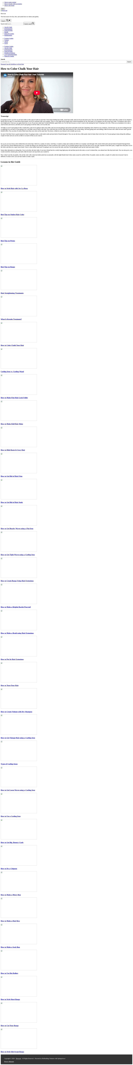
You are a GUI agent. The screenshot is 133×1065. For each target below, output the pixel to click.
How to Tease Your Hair (10, 685)
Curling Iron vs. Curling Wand (12, 372)
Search (3, 59)
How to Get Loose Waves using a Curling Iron (18, 790)
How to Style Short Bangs (10, 999)
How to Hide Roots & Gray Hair (13, 450)
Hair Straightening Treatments (12, 293)
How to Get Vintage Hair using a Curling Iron (18, 738)
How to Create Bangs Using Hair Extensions (17, 581)
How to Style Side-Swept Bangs (12, 1052)
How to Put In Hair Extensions (12, 659)
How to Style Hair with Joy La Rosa (14, 188)
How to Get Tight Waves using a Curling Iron (18, 555)
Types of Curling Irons (9, 764)
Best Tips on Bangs (8, 267)
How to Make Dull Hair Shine (12, 424)
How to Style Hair (18, 64)
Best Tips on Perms (8, 241)
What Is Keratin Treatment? (11, 319)
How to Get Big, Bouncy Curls (12, 842)
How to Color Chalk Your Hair (12, 345)
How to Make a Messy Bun (11, 895)
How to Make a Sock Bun (10, 947)
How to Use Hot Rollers (9, 973)
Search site (4, 24)
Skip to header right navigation (13, 4)
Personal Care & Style (7, 64)
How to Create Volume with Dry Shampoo (16, 712)
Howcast (18, 1058)
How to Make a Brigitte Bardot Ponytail (16, 607)
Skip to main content (10, 2)
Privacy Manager (9, 1061)
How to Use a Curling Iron (11, 816)
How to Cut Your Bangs (10, 1026)
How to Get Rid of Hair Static (12, 502)
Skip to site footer (9, 5)
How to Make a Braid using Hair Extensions (17, 633)
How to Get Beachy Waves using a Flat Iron (17, 529)
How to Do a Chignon (9, 869)
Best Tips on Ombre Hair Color (12, 215)
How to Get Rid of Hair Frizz (11, 476)
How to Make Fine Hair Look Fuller (14, 398)
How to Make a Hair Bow (10, 921)
